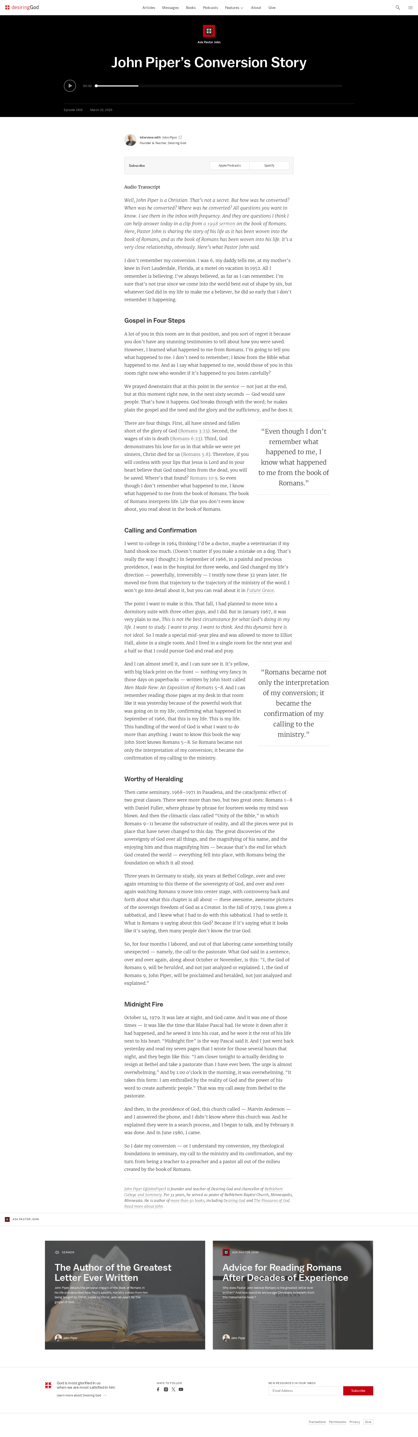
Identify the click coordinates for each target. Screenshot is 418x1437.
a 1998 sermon (219, 223)
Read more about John (143, 1206)
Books (191, 7)
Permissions (337, 1422)
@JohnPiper (154, 1189)
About (256, 7)
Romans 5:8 (196, 454)
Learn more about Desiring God (79, 1395)
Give (272, 7)
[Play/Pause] (70, 86)
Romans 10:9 (203, 478)
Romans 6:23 (186, 438)
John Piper (133, 1189)
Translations (317, 1422)
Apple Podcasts (230, 165)
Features (232, 7)
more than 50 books (187, 1200)
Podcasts (210, 7)
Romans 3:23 (194, 431)
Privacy (355, 1422)
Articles (148, 7)
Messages (170, 7)
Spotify (269, 165)
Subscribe (358, 1391)
